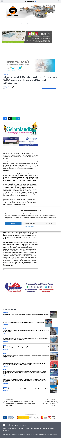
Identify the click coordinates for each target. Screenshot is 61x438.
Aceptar (13, 223)
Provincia (5, 378)
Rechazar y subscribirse (30, 223)
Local (4, 329)
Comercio (26, 429)
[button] (2, 1)
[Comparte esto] (5, 118)
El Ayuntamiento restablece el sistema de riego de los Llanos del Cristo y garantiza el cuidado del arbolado (26, 355)
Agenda (47, 429)
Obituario (6, 430)
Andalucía (6, 387)
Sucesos (5, 312)
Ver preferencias (48, 223)
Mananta (14, 429)
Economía (20, 429)
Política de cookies (29, 226)
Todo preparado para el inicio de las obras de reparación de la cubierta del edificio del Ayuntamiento (26, 331)
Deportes (5, 321)
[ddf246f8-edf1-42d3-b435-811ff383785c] (21, 152)
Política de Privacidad (41, 434)
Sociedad (5, 362)
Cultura (6, 74)
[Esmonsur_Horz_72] (30, 17)
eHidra (55, 434)
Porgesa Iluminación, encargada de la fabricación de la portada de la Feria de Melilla (26, 388)
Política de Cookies (31, 434)
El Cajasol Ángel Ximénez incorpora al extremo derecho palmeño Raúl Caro (23, 322)
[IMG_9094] (21, 277)
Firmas (52, 429)
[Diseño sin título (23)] (27, 71)
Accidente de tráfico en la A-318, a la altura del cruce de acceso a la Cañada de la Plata (26, 314)
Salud (31, 429)
